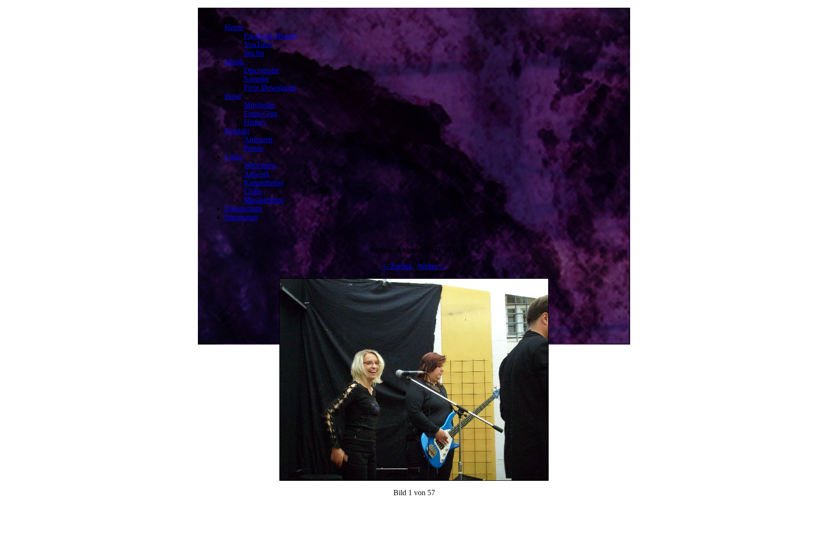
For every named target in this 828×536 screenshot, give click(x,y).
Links (233, 157)
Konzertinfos (263, 183)
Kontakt (237, 131)
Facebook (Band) (270, 36)
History (255, 122)
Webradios (260, 165)
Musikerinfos (264, 200)
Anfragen (258, 139)
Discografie (261, 70)
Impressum (241, 217)
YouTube (258, 44)
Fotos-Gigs (260, 113)
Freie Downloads (270, 87)
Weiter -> (432, 266)
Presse (253, 148)
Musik (234, 62)
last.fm (254, 53)
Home (234, 27)
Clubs (253, 191)
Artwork (257, 174)
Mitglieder (259, 105)
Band (233, 96)
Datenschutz (243, 208)
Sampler (256, 79)
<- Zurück (397, 266)
